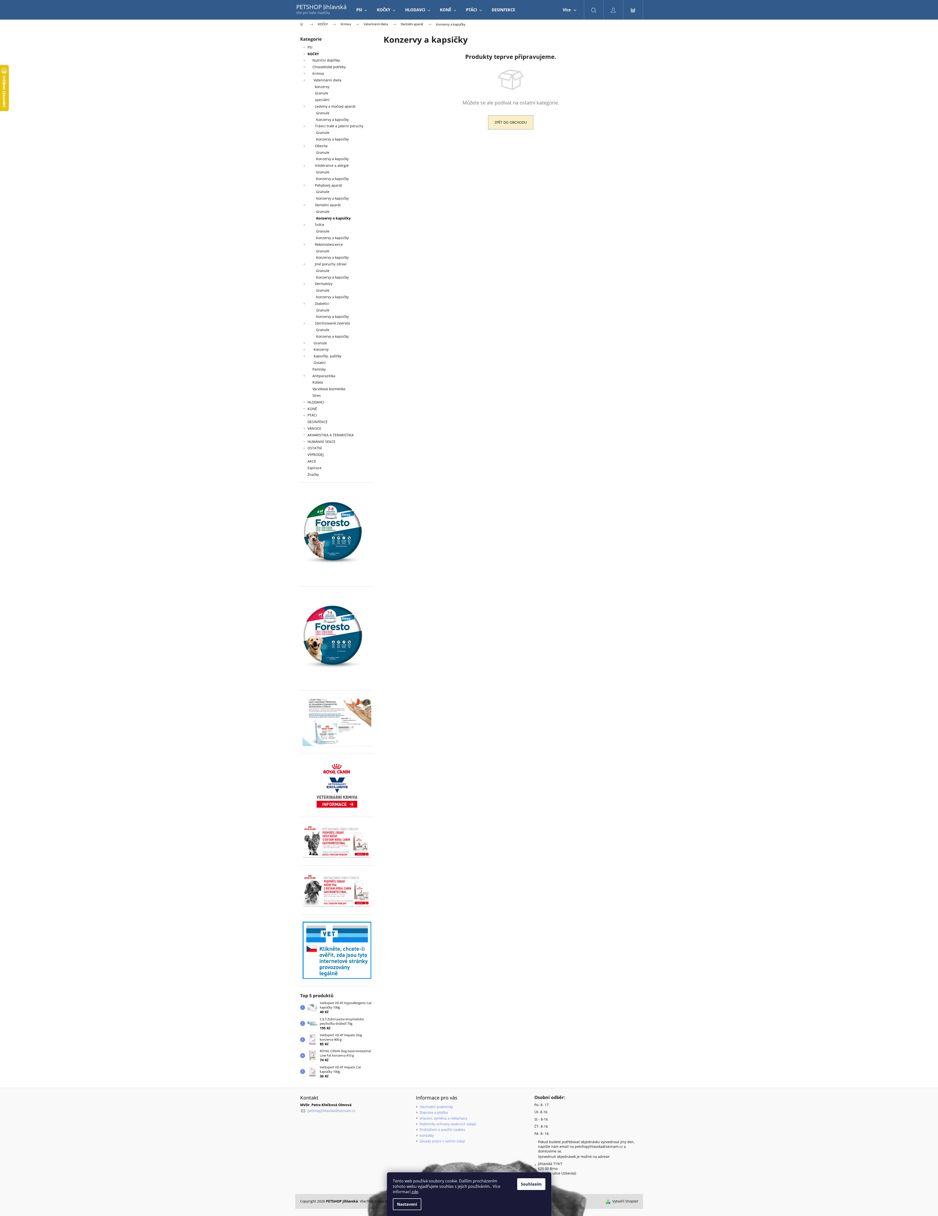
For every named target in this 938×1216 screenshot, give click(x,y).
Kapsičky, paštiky (327, 356)
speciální (322, 99)
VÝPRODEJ (316, 454)
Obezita (321, 145)
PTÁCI (312, 415)
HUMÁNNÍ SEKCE (321, 441)
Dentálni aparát (328, 205)
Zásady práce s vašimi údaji (442, 1141)
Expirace (314, 468)
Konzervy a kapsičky (332, 119)
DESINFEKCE (318, 421)
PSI (310, 47)
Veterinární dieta (327, 80)
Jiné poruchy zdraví (331, 264)
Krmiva (318, 73)
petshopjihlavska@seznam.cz (332, 1110)
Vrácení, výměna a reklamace (443, 1118)
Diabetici (322, 303)
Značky (313, 474)
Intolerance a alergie (332, 165)
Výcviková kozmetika (328, 389)
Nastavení (407, 1204)
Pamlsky (319, 369)
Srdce (319, 224)
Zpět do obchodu (511, 122)
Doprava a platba (434, 1112)
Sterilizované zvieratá (332, 323)
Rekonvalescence (329, 244)
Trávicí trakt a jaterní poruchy (339, 126)
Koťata (317, 382)
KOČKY (313, 54)
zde (414, 1191)
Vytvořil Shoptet (625, 1201)
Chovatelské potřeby (329, 67)
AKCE (312, 461)
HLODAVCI (316, 402)
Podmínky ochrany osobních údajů (448, 1124)
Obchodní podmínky (436, 1106)
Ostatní (320, 362)
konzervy (322, 86)
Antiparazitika (323, 376)
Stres (316, 395)
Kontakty (427, 1135)
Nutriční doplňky (326, 60)
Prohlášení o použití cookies (442, 1129)
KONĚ (312, 408)
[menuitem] (361, 10)
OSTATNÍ (315, 448)
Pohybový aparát (328, 185)
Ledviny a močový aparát (335, 106)
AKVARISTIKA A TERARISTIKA (331, 435)
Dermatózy (324, 283)
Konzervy (321, 349)
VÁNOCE (314, 428)
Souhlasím (531, 1184)
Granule (321, 93)
